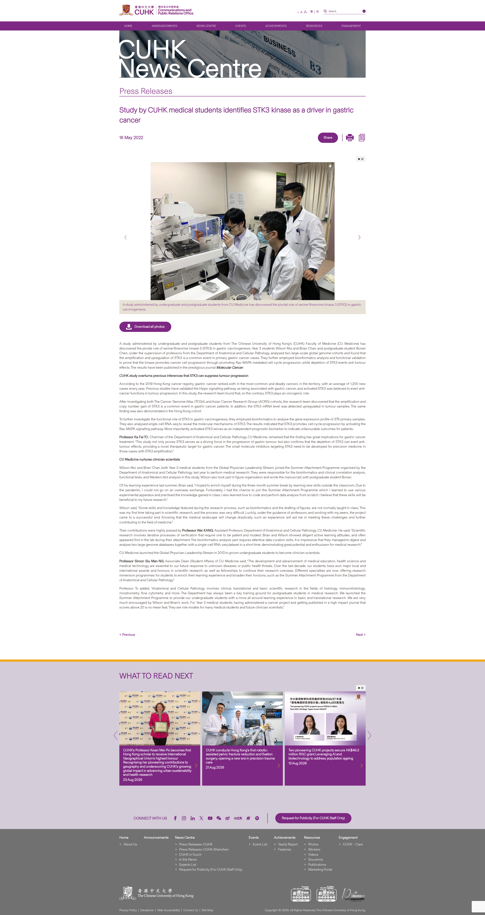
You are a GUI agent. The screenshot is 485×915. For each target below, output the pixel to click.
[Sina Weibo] (332, 143)
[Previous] (125, 237)
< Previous (127, 635)
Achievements (276, 26)
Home (128, 26)
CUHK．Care (353, 844)
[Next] (359, 237)
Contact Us (190, 910)
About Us (130, 844)
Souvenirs (315, 859)
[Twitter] (315, 143)
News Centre (206, 26)
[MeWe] (350, 143)
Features (284, 849)
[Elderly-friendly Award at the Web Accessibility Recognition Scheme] (326, 894)
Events (240, 26)
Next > (361, 635)
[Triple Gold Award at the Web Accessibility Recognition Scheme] (301, 894)
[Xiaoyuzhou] (248, 818)
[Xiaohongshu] (238, 818)
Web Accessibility (168, 910)
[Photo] (242, 231)
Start (359, 159)
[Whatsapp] (341, 143)
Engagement (351, 26)
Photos (313, 844)
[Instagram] (184, 818)
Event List (260, 844)
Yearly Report (288, 844)
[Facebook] (297, 143)
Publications (317, 865)
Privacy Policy (128, 910)
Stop (362, 159)
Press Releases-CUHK (196, 844)
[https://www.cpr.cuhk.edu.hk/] (174, 10)
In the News (188, 859)
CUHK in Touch (190, 854)
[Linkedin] (306, 143)
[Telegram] (324, 143)
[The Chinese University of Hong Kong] (137, 10)
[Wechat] (219, 818)
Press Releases (145, 91)
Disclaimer (147, 910)
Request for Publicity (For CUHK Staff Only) (210, 869)
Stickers (314, 849)
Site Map (207, 910)
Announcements (164, 26)
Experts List (187, 865)
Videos (313, 854)
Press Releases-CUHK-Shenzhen (204, 849)
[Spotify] (257, 818)
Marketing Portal (320, 869)
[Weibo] (227, 818)
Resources (314, 26)
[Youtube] (210, 818)
